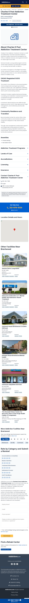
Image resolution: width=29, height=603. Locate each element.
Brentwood (20, 9)
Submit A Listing (15, 582)
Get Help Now (6, 6)
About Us (15, 579)
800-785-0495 (16, 6)
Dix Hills (13, 442)
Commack (20, 442)
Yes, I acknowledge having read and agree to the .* (14, 530)
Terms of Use (14, 592)
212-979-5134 (15, 207)
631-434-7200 (4, 20)
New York (14, 9)
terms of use (4, 531)
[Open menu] (26, 2)
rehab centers (22, 545)
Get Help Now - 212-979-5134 (14, 24)
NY (8, 18)
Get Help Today (13, 600)
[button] (14, 229)
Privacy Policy (14, 595)
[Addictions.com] (1, 9)
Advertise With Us (15, 585)
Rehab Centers (6, 9)
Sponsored (24, 6)
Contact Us (15, 576)
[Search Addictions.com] (23, 2)
